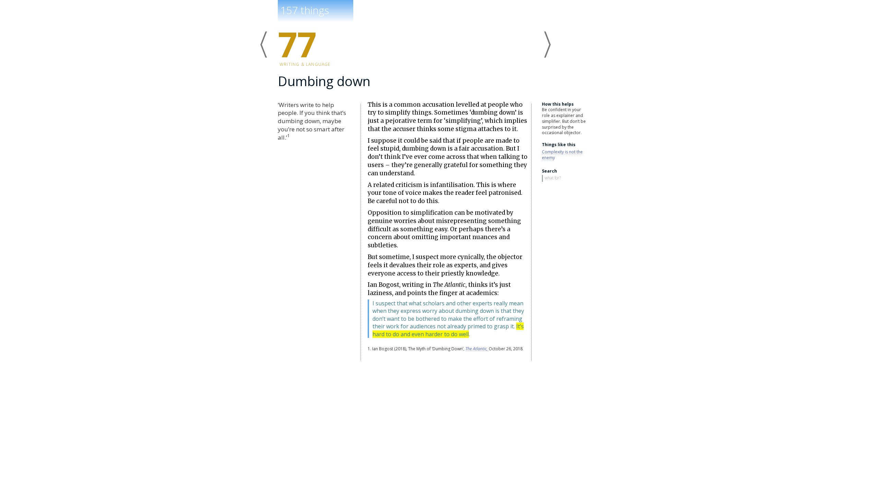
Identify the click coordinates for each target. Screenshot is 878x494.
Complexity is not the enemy (562, 155)
